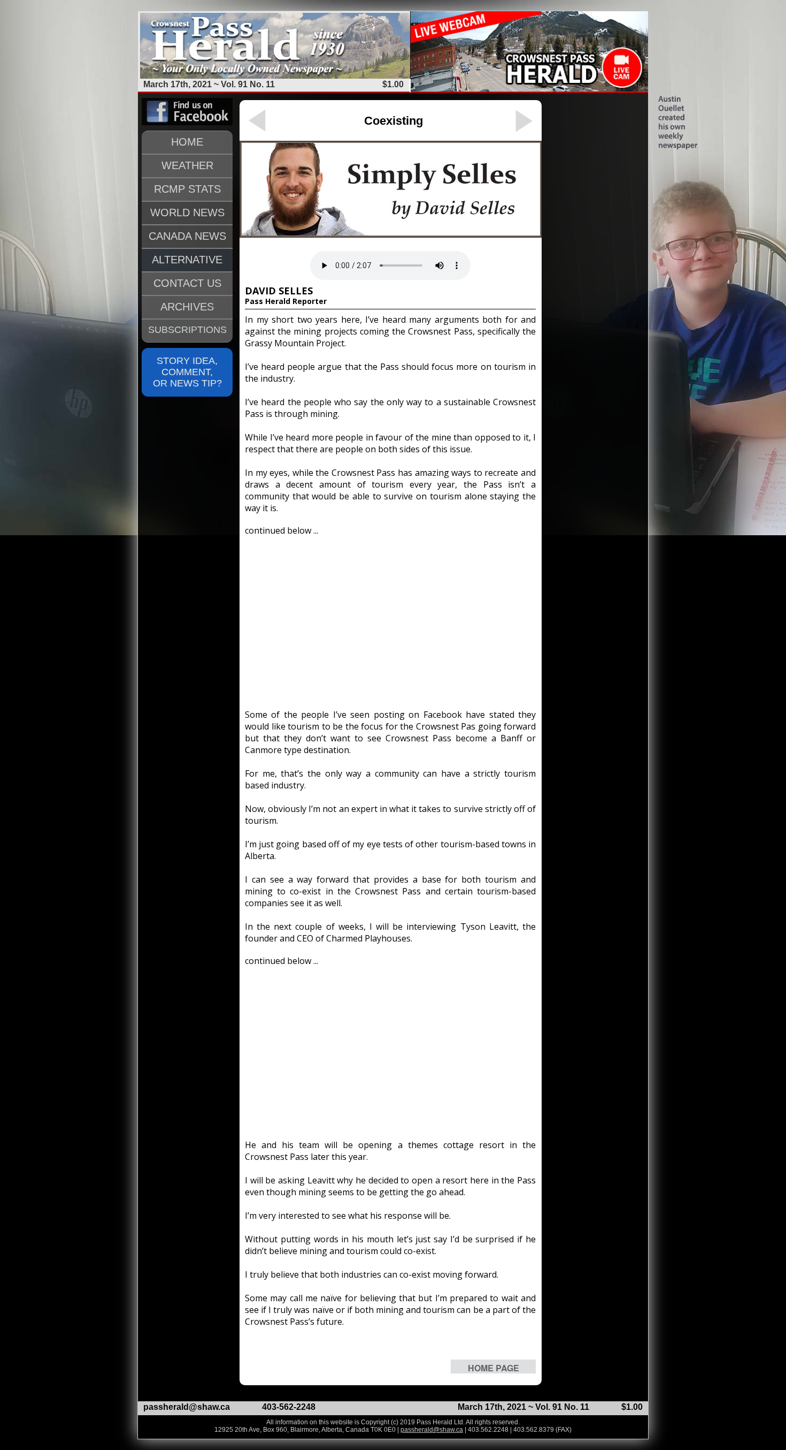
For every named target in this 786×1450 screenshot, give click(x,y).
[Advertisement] (390, 618)
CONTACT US (187, 283)
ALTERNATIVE (187, 259)
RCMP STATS (187, 189)
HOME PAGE (493, 1367)
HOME (187, 142)
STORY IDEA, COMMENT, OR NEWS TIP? (187, 372)
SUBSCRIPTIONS (187, 329)
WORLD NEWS (187, 212)
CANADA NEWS (187, 236)
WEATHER (187, 165)
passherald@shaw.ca (186, 1406)
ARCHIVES (187, 307)
